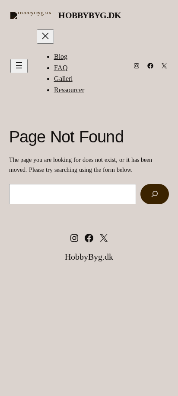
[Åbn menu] (19, 66)
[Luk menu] (45, 36)
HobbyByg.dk (89, 15)
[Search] (154, 194)
